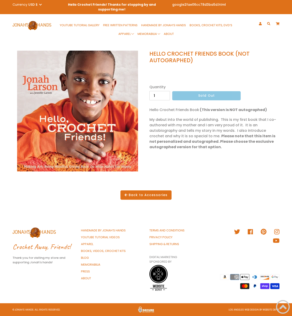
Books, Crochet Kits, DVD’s (211, 25)
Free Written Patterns (120, 25)
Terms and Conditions (167, 230)
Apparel (124, 34)
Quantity (157, 87)
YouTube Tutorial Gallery (79, 25)
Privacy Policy (160, 237)
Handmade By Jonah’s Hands (163, 25)
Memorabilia (148, 34)
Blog (85, 258)
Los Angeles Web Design (244, 309)
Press (85, 271)
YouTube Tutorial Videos (100, 237)
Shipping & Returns (164, 244)
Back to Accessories (147, 195)
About (169, 34)
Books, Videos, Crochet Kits (103, 251)
